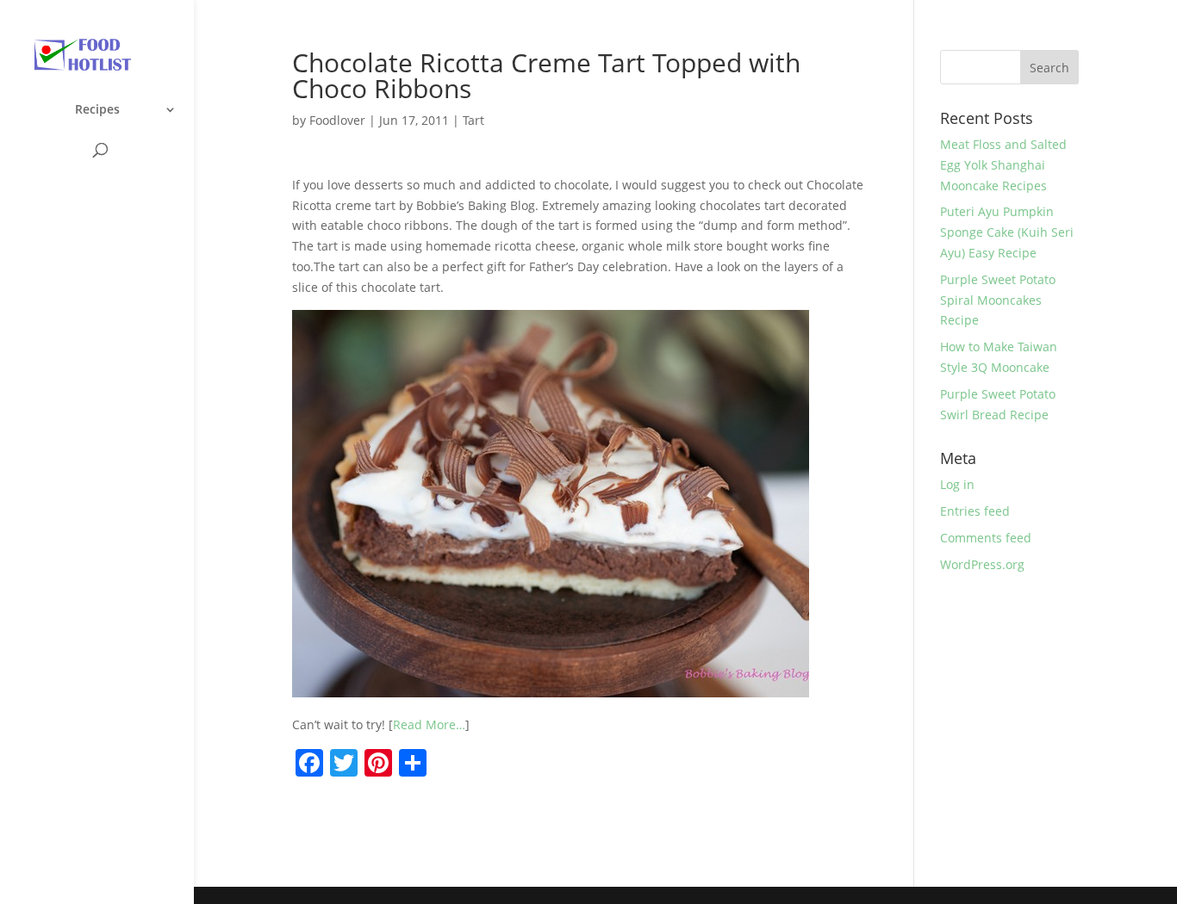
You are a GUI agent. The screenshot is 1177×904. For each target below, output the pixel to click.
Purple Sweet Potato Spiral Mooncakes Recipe (998, 300)
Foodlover (337, 120)
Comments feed (985, 537)
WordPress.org (982, 564)
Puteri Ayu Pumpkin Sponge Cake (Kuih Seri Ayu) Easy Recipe (1007, 232)
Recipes (97, 110)
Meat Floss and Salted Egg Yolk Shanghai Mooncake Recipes (1003, 165)
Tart (473, 120)
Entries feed (975, 511)
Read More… (429, 724)
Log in (957, 484)
